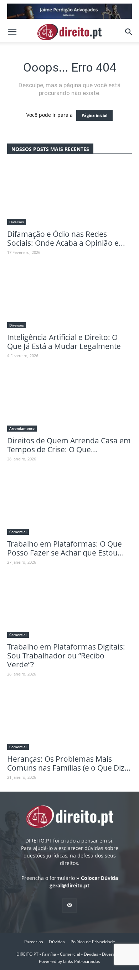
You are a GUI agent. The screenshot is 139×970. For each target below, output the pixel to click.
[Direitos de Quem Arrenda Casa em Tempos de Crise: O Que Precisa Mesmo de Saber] (69, 401)
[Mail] (69, 905)
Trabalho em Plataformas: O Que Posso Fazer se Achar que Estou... (65, 548)
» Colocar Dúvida (96, 878)
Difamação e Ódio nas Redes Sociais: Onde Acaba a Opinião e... (66, 238)
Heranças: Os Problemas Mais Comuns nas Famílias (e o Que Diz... (69, 763)
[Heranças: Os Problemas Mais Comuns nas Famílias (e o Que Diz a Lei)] (69, 719)
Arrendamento (22, 428)
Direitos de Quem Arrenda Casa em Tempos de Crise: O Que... (69, 445)
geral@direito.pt (69, 885)
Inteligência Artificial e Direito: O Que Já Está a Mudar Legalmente (64, 341)
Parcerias (33, 942)
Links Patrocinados (81, 961)
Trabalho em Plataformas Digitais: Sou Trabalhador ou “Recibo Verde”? (66, 655)
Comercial (18, 531)
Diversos (16, 221)
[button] (129, 32)
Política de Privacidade (93, 942)
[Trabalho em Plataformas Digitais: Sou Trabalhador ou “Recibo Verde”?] (69, 607)
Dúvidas (57, 942)
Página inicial (94, 115)
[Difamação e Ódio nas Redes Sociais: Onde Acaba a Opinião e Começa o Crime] (69, 194)
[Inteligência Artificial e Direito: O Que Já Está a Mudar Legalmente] (69, 297)
